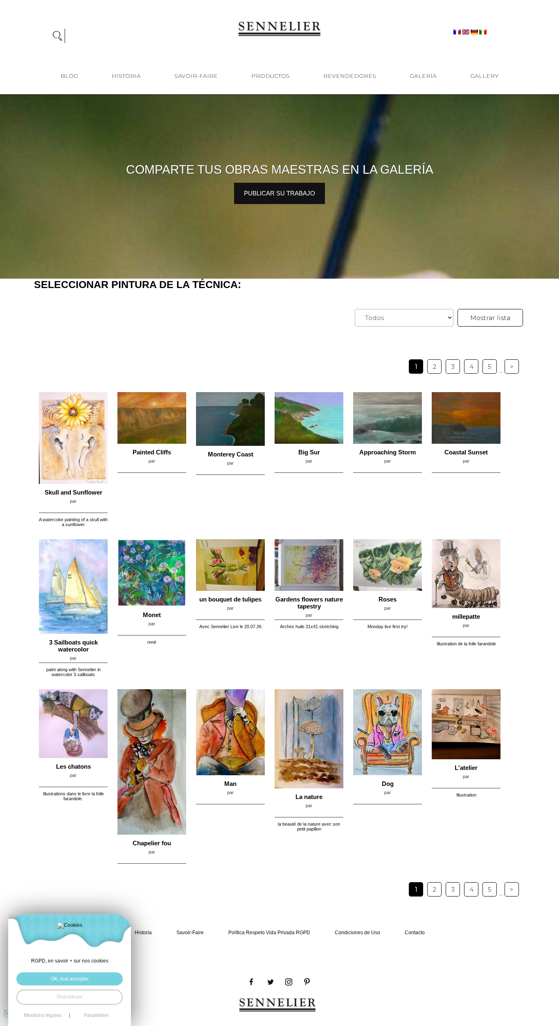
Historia (126, 76)
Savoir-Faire (196, 76)
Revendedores (349, 76)
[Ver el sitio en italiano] (483, 31)
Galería (423, 76)
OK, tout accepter (70, 979)
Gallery (484, 76)
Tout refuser (69, 997)
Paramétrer (96, 1015)
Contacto (415, 932)
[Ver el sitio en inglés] (466, 31)
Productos (270, 76)
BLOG (69, 76)
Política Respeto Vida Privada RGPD (269, 932)
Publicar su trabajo (279, 193)
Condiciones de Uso (357, 932)
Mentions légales (43, 1015)
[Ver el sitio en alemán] (475, 31)
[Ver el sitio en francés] (457, 31)
